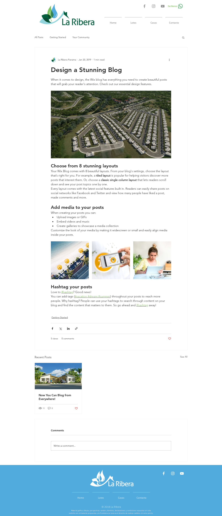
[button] (183, 37)
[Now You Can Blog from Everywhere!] (58, 376)
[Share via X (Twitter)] (60, 328)
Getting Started (58, 37)
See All (183, 356)
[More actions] (169, 60)
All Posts (39, 37)
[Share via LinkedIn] (68, 328)
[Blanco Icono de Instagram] (172, 473)
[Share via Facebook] (52, 328)
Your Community (80, 37)
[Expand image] (70, 260)
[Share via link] (76, 328)
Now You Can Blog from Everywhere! (55, 397)
